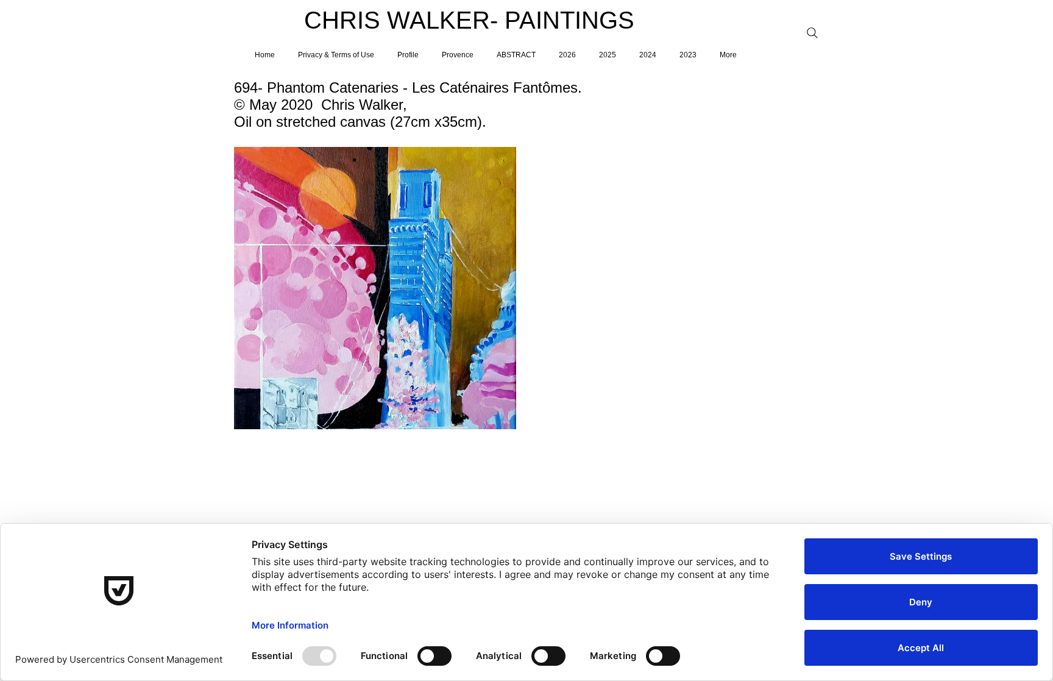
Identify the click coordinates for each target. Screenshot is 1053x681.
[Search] (812, 33)
